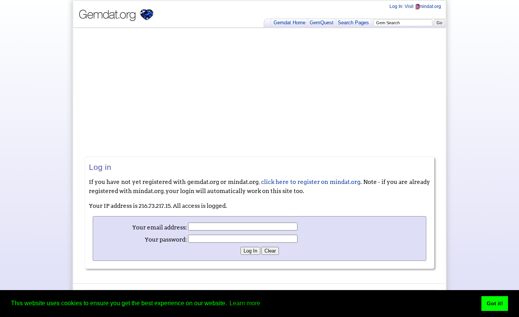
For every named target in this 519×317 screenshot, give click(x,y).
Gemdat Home (289, 22)
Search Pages (353, 22)
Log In (395, 6)
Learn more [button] (244, 303)
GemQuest (322, 22)
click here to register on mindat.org (311, 182)
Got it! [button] (495, 303)
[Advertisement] (259, 92)
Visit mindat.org (423, 6)
